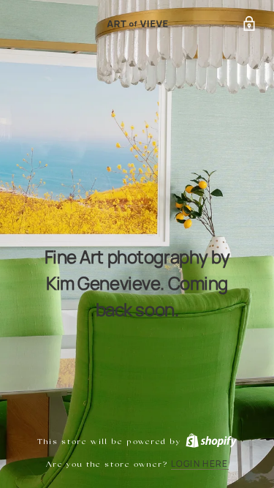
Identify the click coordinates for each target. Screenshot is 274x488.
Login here (200, 464)
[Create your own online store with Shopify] (210, 442)
